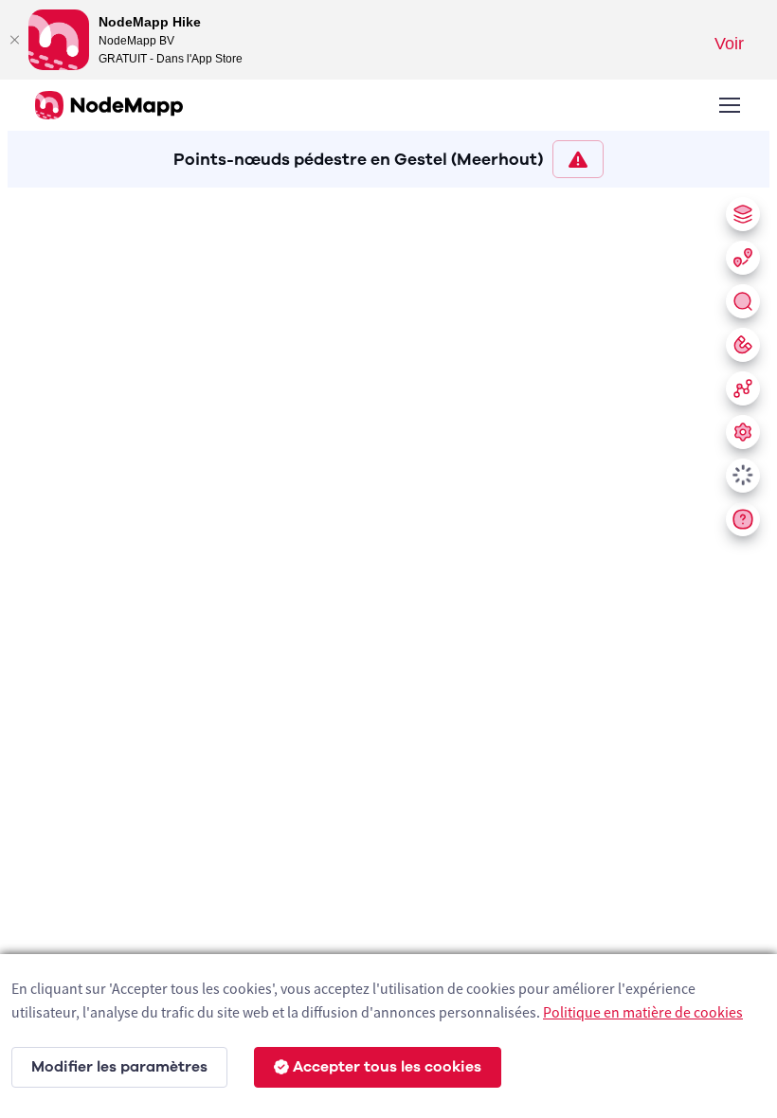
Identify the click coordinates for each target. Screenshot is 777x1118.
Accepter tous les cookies (387, 1066)
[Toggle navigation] (728, 105)
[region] (388, 649)
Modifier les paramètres (119, 1066)
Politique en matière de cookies (643, 1011)
